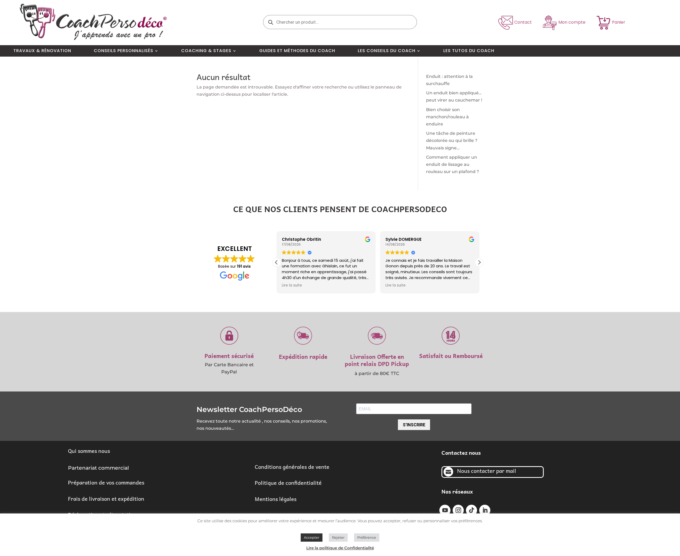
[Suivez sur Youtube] (444, 510)
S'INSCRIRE (414, 424)
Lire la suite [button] (292, 285)
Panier (618, 22)
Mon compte (571, 22)
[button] (479, 262)
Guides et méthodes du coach (297, 51)
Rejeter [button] (338, 537)
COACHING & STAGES (206, 51)
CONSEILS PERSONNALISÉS (123, 51)
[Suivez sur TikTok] (471, 510)
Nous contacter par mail (486, 470)
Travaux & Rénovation (42, 51)
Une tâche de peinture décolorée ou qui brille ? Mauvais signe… (451, 140)
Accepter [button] (311, 537)
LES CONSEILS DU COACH (386, 51)
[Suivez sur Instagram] (458, 510)
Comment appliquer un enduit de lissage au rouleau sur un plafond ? (452, 164)
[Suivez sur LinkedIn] (484, 510)
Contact (523, 22)
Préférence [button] (366, 537)
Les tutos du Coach (468, 51)
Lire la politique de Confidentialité (340, 547)
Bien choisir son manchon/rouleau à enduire (447, 117)
